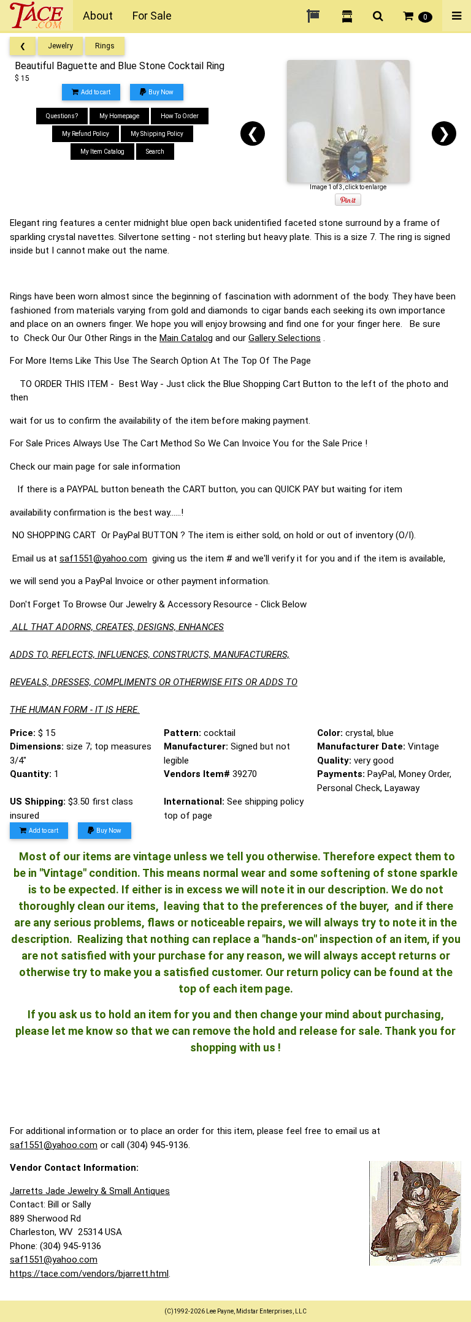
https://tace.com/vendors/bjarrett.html (89, 1273)
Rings (105, 46)
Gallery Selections (284, 338)
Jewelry (60, 46)
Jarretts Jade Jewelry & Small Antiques (90, 1190)
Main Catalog (186, 338)
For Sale (152, 15)
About (98, 15)
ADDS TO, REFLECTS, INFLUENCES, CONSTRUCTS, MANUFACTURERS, (149, 654)
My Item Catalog (102, 151)
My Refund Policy (85, 133)
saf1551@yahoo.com (103, 558)
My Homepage (119, 116)
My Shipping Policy (157, 133)
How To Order (180, 116)
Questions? (62, 116)
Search (155, 151)
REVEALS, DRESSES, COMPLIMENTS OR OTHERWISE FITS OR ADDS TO (153, 682)
